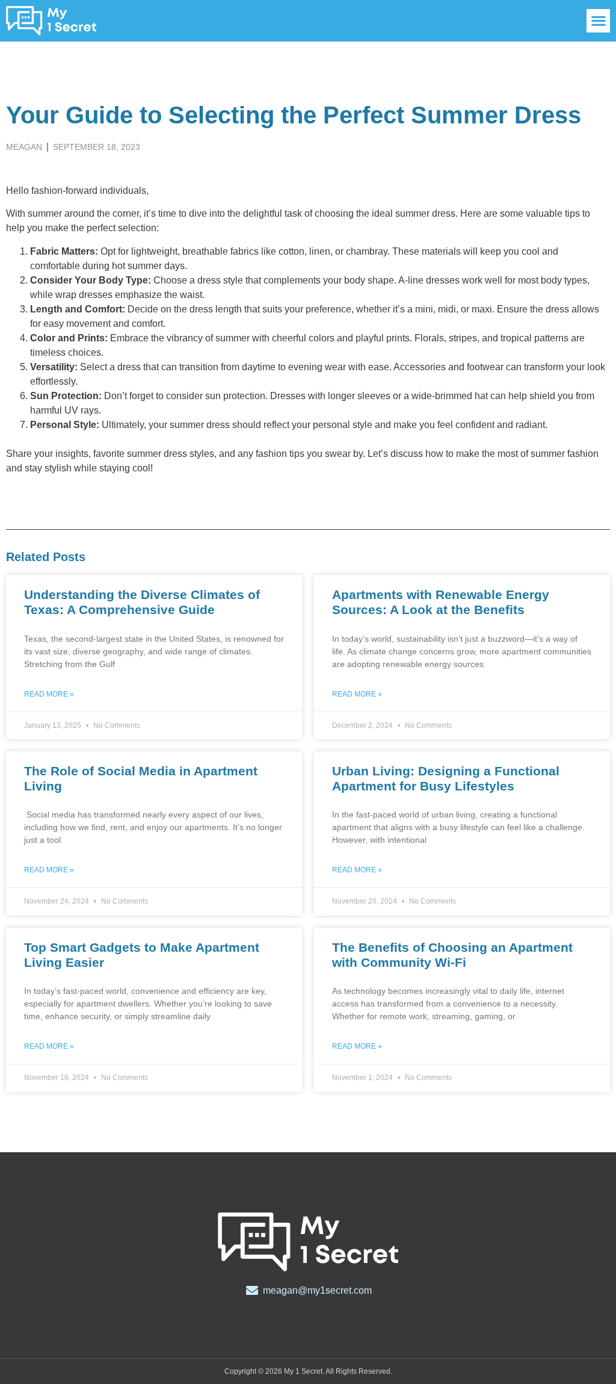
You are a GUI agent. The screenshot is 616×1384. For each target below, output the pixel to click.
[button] (598, 21)
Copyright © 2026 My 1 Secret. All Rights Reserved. (308, 1371)
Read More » (49, 694)
